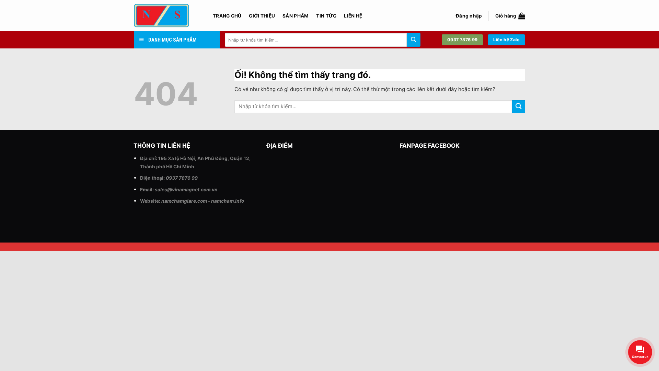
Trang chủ (227, 16)
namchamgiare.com (184, 201)
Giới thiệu (262, 16)
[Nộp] (413, 40)
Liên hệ (353, 16)
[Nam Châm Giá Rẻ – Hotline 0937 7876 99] (168, 15)
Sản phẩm (295, 16)
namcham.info (227, 201)
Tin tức (326, 16)
